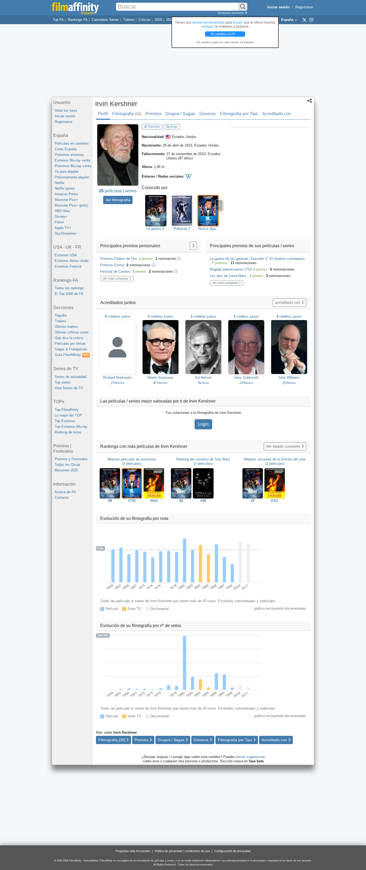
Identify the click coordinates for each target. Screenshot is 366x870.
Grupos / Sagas (180, 113)
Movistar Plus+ (66, 200)
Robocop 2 (182, 229)
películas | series (118, 191)
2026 (170, 20)
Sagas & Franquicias (71, 349)
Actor (174, 127)
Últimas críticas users (72, 332)
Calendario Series (105, 20)
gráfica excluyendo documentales (280, 608)
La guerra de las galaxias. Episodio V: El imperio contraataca (156, 229)
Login (203, 424)
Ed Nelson (203, 378)
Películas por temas (70, 344)
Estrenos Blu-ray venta (72, 160)
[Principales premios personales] (193, 246)
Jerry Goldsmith (246, 378)
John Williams (289, 378)
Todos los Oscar (67, 465)
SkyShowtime (65, 233)
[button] (309, 101)
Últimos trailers (66, 327)
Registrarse (304, 7)
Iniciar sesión (65, 116)
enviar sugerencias (250, 757)
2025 (158, 20)
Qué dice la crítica (69, 338)
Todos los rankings (69, 288)
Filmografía (126, 113)
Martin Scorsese (160, 378)
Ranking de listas (68, 432)
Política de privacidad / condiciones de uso (182, 851)
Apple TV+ (63, 228)
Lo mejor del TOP (68, 415)
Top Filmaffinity (67, 410)
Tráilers (129, 20)
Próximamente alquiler (72, 177)
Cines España (65, 149)
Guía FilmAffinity (72, 355)
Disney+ (61, 217)
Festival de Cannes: (136, 271)
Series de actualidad (70, 377)
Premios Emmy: (125, 265)
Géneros (207, 113)
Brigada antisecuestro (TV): (252, 269)
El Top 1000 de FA (69, 294)
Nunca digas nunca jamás (208, 229)
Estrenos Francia (68, 266)
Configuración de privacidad (232, 851)
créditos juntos (117, 316)
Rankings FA (78, 20)
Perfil (103, 113)
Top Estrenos (65, 421)
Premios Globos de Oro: (138, 259)
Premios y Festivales (71, 459)
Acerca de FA (65, 492)
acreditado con (288, 302)
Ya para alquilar (67, 172)
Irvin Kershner (116, 103)
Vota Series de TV (69, 388)
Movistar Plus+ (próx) (71, 205)
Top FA (58, 20)
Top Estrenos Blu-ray (71, 427)
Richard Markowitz (117, 378)
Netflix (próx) (64, 188)
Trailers (60, 321)
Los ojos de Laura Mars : (250, 276)
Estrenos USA (66, 255)
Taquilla (60, 315)
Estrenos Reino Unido (71, 261)
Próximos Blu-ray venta (73, 166)
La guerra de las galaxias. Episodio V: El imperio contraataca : (257, 261)
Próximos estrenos (69, 155)
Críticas (145, 20)
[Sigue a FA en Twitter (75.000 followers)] (304, 19)
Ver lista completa (116, 278)
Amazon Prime (66, 194)
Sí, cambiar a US (223, 34)
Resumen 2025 (66, 470)
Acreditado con (276, 113)
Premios (153, 113)
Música (119, 382)
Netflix (60, 183)
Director (153, 127)
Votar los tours (66, 110)
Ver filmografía (118, 200)
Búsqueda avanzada (231, 12)
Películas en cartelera (71, 143)
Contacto (62, 498)
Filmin (59, 222)
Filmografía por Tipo (239, 113)
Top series (63, 382)
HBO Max (62, 211)
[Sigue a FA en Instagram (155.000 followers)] (311, 19)
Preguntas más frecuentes (132, 851)
